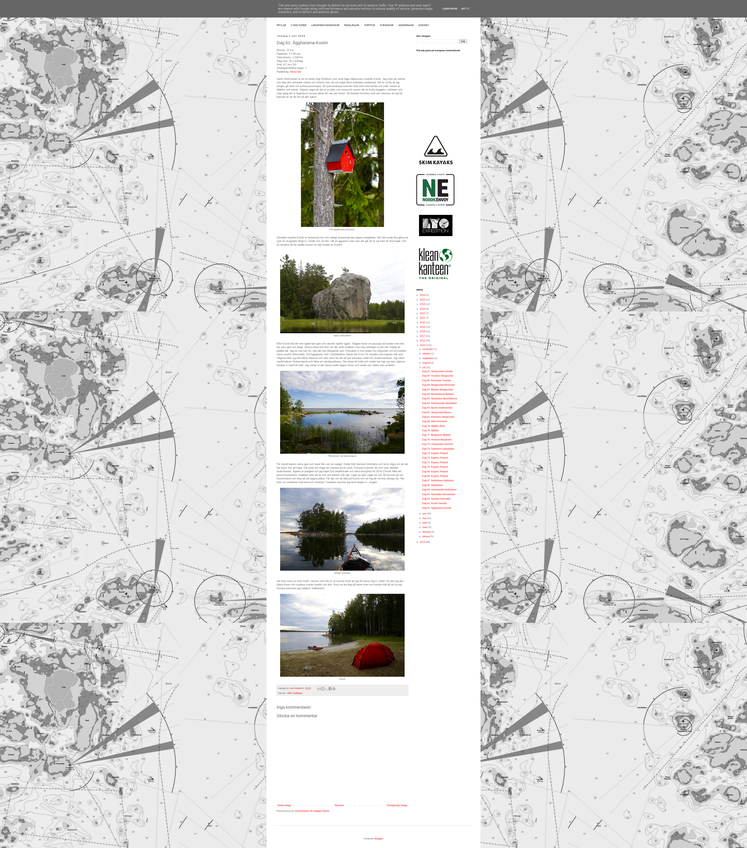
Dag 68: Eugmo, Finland (435, 476)
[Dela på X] (326, 689)
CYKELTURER (299, 25)
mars (425, 527)
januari (426, 536)
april (425, 522)
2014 (423, 542)
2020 (423, 322)
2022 (423, 313)
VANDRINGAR (406, 25)
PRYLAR (281, 25)
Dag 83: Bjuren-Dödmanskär (437, 407)
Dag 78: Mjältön (430, 430)
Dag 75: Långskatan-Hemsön (437, 444)
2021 (423, 317)
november (428, 349)
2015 (423, 345)
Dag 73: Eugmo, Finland (435, 453)
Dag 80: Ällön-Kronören (434, 421)
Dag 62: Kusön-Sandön (434, 503)
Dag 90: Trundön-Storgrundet (437, 375)
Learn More (449, 8)
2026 (423, 295)
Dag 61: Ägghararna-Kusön (436, 508)
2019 (423, 327)
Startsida (339, 805)
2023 (423, 309)
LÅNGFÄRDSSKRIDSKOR (325, 25)
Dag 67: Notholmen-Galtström (438, 480)
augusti (427, 362)
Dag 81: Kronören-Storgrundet (438, 417)
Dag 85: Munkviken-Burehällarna (439, 398)
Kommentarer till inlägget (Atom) (312, 811)
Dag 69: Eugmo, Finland (435, 471)
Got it (465, 8)
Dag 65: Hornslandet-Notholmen (439, 489)
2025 (423, 299)
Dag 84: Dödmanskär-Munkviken (439, 403)
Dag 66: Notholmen (432, 485)
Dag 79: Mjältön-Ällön (433, 426)
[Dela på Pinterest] (334, 689)
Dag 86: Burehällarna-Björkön (438, 394)
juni (425, 513)
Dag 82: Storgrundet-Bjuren (436, 412)
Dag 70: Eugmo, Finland (435, 467)
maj (425, 518)
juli (424, 367)
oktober (427, 353)
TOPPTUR (369, 25)
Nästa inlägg (284, 805)
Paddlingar (297, 693)
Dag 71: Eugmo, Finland (435, 462)
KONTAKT (423, 25)
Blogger (379, 838)
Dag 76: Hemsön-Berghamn (437, 439)
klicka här (295, 71)
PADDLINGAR (351, 25)
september (428, 358)
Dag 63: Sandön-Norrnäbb (436, 498)
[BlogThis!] (323, 689)
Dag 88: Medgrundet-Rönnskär (438, 385)
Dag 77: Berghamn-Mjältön (436, 435)
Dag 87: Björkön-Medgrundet (437, 389)
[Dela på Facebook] (330, 689)
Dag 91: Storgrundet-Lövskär (437, 371)
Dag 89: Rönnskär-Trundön (436, 380)
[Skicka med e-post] (319, 689)
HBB (289, 693)
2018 (423, 331)
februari (427, 532)
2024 (423, 304)
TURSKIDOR (387, 25)
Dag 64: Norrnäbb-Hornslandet (438, 494)
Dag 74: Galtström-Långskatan (438, 448)
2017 (423, 336)
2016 (423, 340)
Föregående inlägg (397, 805)
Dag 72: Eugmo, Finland (435, 457)
